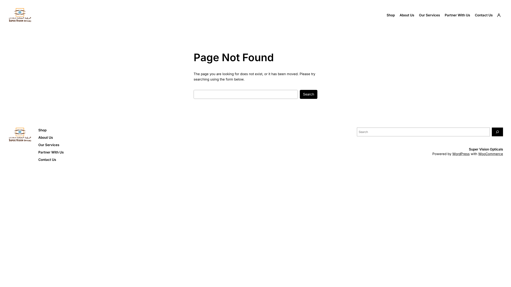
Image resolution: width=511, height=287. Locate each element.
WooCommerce (490, 154)
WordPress (461, 154)
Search (308, 94)
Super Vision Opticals (486, 149)
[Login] (499, 15)
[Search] (497, 132)
